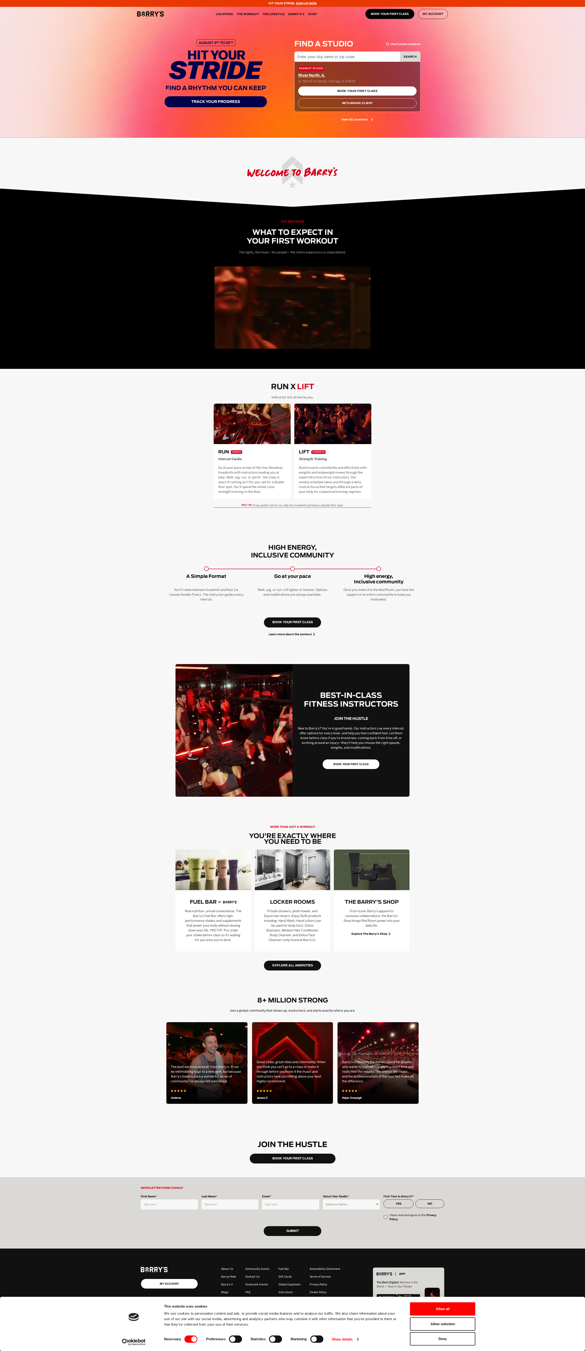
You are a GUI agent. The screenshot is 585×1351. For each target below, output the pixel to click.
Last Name (209, 1196)
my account (169, 1283)
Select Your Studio (336, 1196)
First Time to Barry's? (398, 1196)
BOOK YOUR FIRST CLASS (390, 14)
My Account (433, 14)
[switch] (235, 1339)
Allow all (442, 1309)
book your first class (292, 622)
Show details (342, 1339)
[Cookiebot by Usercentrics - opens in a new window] (134, 1342)
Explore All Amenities (292, 965)
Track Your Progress (215, 102)
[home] (150, 14)
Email (266, 1196)
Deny (443, 1339)
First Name (149, 1196)
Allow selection (443, 1324)
